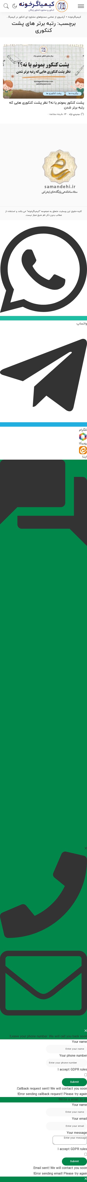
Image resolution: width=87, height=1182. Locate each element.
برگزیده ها (73, 93)
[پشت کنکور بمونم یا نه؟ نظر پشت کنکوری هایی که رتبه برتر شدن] (43, 71)
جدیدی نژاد (74, 114)
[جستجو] (7, 6)
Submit (74, 1082)
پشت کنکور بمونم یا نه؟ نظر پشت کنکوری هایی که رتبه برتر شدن (46, 105)
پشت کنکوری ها (54, 93)
